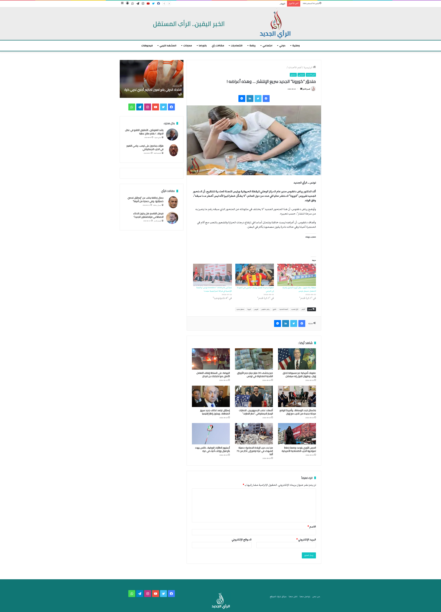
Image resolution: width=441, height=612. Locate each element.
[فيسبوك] (266, 98)
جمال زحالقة (157, 205)
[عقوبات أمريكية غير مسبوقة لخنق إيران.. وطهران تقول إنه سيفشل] (297, 359)
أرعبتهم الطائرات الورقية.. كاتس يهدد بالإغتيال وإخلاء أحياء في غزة (212, 449)
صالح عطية (158, 137)
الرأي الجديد (294, 309)
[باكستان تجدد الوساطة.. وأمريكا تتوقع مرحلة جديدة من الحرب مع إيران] (297, 396)
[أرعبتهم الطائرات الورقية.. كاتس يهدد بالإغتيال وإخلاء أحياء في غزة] (211, 433)
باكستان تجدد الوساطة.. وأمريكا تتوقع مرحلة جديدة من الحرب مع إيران (298, 412)
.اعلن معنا (293, 596)
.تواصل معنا (305, 596)
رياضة (252, 45)
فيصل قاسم (157, 221)
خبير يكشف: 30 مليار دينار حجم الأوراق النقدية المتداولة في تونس (255, 374)
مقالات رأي (218, 45)
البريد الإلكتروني (306, 539)
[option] (151, 79)
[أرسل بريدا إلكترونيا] (301, 89)
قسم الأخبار (306, 89)
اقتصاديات (237, 45)
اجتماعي (267, 45)
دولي (282, 45)
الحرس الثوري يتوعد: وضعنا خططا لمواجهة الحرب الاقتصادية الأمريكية (299, 449)
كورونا (249, 309)
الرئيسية (308, 67)
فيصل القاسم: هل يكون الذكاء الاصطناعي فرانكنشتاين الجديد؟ (148, 215)
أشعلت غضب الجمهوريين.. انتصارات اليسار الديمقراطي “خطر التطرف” (256, 412)
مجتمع (293, 75)
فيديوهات (147, 45)
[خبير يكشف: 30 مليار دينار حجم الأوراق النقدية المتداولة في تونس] (254, 359)
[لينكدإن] (250, 98)
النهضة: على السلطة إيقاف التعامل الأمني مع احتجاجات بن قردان (256, 3)
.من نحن (316, 596)
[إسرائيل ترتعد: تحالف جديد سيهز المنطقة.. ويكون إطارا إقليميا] (211, 396)
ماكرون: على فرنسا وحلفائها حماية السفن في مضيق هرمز (154, 92)
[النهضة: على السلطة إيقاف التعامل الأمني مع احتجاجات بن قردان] (211, 359)
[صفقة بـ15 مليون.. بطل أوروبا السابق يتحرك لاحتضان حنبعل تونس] (296, 275)
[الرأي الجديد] (220, 23)
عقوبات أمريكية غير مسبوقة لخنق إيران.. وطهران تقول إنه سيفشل (299, 374)
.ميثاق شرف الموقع (278, 596)
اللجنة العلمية (284, 309)
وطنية (296, 45)
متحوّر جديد (240, 309)
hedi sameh (157, 153)
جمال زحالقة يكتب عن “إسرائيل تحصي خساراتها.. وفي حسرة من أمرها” (145, 199)
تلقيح (274, 309)
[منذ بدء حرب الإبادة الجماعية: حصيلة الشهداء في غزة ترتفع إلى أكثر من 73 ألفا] (254, 433)
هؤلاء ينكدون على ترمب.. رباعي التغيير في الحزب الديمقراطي (144, 147)
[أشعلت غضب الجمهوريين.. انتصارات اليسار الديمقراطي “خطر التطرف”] (254, 396)
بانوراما (203, 45)
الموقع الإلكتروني (242, 539)
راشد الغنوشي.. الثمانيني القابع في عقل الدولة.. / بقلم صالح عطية (144, 132)
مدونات (187, 45)
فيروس (256, 309)
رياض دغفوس (265, 309)
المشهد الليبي (168, 45)
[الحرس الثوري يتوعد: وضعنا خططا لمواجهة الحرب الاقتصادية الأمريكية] (297, 433)
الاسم (311, 526)
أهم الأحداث (295, 67)
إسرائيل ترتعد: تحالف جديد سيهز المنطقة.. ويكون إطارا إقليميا (215, 412)
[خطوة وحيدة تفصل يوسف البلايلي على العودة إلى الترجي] (254, 275)
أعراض (303, 309)
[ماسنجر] (241, 98)
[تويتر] (258, 98)
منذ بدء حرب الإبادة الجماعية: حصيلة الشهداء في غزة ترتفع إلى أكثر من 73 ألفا (255, 450)
